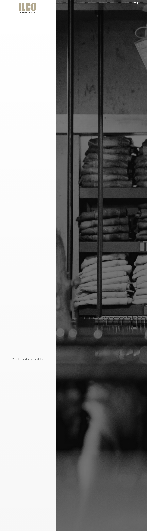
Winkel (62, 3)
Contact (76, 3)
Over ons (68, 3)
